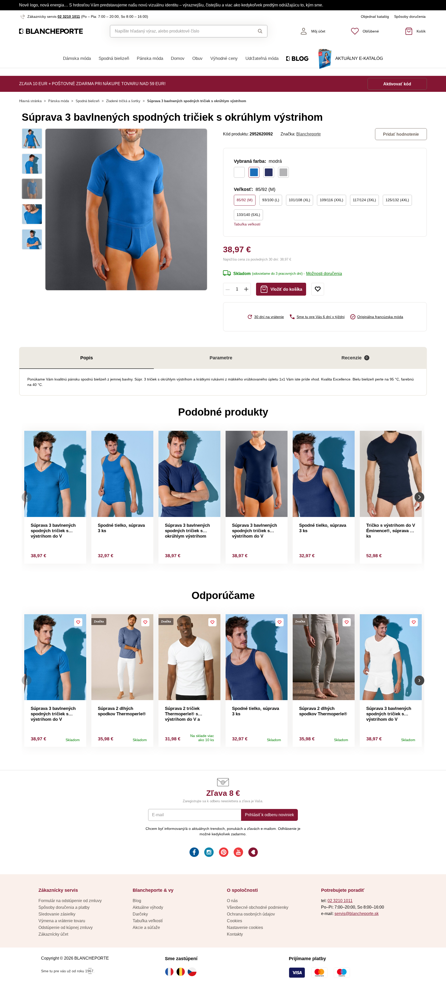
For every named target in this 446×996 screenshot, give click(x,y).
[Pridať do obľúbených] (317, 289)
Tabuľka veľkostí (247, 224)
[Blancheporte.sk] (51, 31)
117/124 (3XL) (364, 200)
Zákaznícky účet (53, 934)
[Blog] (252, 853)
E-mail (158, 815)
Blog (137, 900)
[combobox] (177, 31)
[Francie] (170, 971)
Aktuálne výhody (148, 907)
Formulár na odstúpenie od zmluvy (70, 900)
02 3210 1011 (69, 16)
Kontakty (235, 934)
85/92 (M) (245, 200)
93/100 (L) (270, 200)
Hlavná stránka (30, 101)
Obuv (197, 58)
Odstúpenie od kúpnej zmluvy (65, 927)
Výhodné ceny (224, 58)
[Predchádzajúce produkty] (26, 497)
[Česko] (193, 971)
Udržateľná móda (261, 58)
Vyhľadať (255, 31)
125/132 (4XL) (397, 200)
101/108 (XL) (299, 200)
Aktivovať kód (397, 84)
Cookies (234, 921)
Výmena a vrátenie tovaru (61, 921)
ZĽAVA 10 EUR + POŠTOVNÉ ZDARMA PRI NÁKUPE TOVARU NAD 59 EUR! (92, 84)
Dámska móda (77, 58)
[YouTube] (237, 853)
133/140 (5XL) (248, 215)
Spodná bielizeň (114, 58)
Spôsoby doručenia (410, 16)
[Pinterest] (223, 853)
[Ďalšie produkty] (419, 497)
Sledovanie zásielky (56, 914)
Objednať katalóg (375, 16)
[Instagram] (208, 853)
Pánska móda (150, 58)
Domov (178, 58)
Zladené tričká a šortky (123, 101)
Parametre (221, 357)
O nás (232, 900)
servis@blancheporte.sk (356, 913)
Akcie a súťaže (146, 927)
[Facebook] (193, 853)
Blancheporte (308, 134)
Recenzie (354, 357)
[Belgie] (182, 971)
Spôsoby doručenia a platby (64, 907)
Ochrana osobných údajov (251, 914)
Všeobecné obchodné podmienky (257, 907)
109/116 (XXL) (331, 200)
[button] (26, 680)
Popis (86, 357)
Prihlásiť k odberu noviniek (269, 815)
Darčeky (140, 914)
